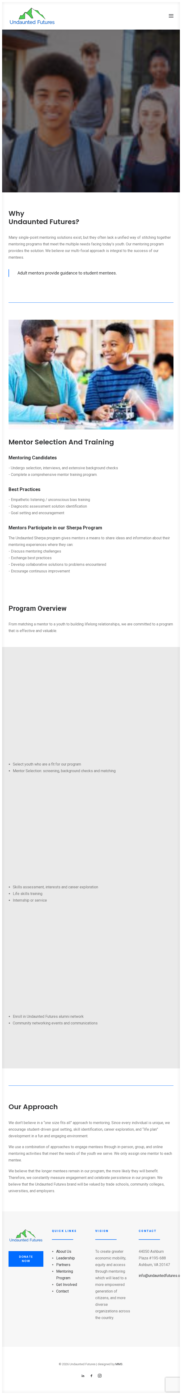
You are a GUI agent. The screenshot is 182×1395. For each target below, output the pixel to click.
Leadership (65, 1258)
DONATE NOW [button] (26, 1259)
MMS (119, 1364)
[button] (171, 16)
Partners (63, 1264)
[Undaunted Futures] (32, 15)
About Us (63, 1251)
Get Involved (66, 1284)
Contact (62, 1291)
